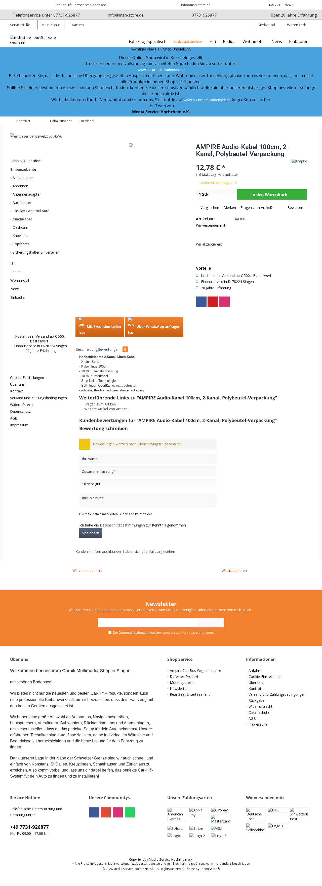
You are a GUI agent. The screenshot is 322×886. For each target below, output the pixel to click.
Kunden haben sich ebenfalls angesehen (142, 551)
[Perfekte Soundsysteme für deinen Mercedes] (39, 136)
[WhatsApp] (130, 812)
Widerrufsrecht (22, 404)
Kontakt (16, 391)
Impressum (19, 425)
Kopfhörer (20, 244)
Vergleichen (209, 207)
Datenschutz (20, 411)
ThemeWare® (210, 869)
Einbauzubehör (23, 169)
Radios (15, 271)
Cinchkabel (22, 219)
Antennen (20, 186)
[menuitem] (295, 25)
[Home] (121, 41)
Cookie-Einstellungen (27, 377)
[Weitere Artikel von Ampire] (299, 161)
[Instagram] (224, 302)
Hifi (13, 263)
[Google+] (106, 812)
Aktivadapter (22, 177)
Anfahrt (255, 670)
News (15, 288)
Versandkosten (149, 863)
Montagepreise (182, 682)
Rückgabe (256, 700)
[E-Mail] (213, 302)
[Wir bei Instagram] (6, 93)
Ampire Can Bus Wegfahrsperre (195, 670)
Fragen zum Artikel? (255, 207)
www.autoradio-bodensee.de (161, 69)
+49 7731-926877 (29, 827)
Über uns (17, 384)
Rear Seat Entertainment (190, 694)
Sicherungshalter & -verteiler (35, 252)
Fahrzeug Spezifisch (26, 160)
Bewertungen (112, 349)
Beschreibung (86, 349)
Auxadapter (21, 202)
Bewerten (294, 207)
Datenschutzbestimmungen (122, 525)
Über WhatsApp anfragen (157, 326)
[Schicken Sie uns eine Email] (6, 105)
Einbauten (18, 297)
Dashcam (20, 227)
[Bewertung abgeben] (238, 160)
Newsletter (179, 688)
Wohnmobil (19, 280)
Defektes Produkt (184, 676)
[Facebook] (201, 302)
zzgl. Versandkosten (225, 174)
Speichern (90, 532)
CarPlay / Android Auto (31, 210)
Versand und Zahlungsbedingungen (38, 397)
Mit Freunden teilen (103, 326)
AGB (13, 418)
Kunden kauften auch (92, 551)
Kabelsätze (21, 235)
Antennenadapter (26, 194)
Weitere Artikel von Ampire (105, 408)
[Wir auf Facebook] (6, 81)
